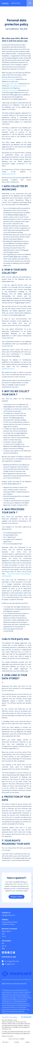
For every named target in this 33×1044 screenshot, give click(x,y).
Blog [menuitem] (3, 948)
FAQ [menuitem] (3, 934)
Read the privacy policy (7, 1036)
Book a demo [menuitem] (6, 931)
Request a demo (16, 897)
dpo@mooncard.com (9, 174)
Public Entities (15, 3)
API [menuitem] (3, 943)
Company (5, 3)
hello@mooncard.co (8, 915)
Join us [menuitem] (4, 946)
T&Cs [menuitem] (4, 936)
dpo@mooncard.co (8, 369)
